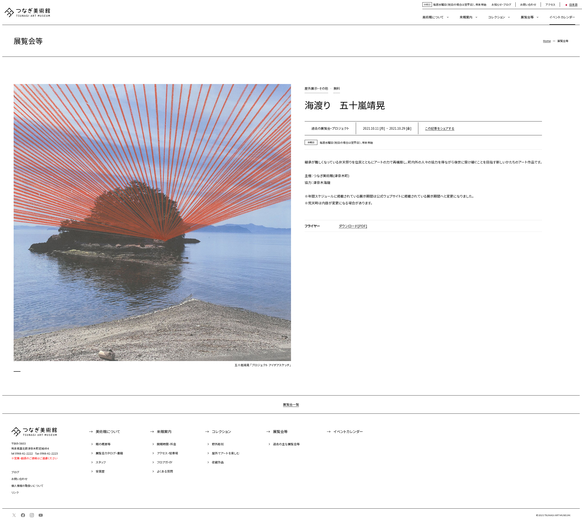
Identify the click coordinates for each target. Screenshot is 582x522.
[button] (17, 371)
